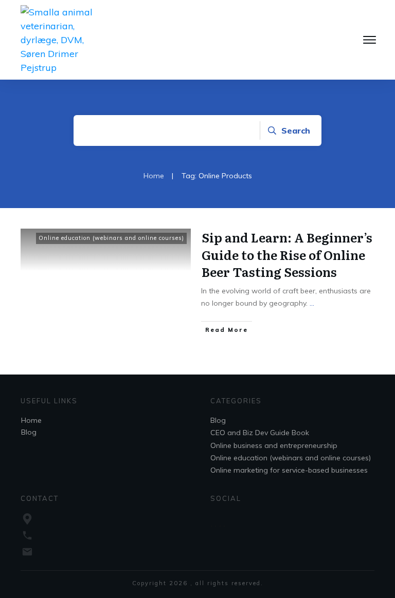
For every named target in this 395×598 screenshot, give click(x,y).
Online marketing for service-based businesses (289, 470)
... (312, 303)
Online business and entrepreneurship (273, 445)
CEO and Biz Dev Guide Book (259, 432)
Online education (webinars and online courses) (111, 237)
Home (31, 420)
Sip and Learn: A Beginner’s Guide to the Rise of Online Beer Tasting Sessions (287, 254)
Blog (29, 432)
